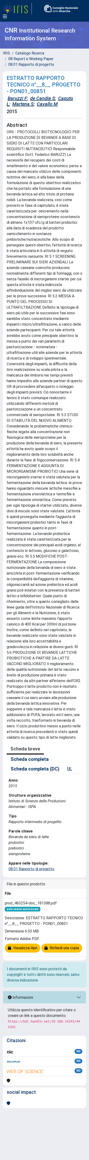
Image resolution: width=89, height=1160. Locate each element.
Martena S (23, 104)
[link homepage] (17, 8)
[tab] (69, 769)
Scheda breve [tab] (25, 749)
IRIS (6, 53)
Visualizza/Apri (24, 948)
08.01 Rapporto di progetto (31, 64)
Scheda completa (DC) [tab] (35, 769)
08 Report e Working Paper (30, 59)
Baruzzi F (17, 98)
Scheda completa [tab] (30, 759)
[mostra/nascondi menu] (5, 16)
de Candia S (42, 98)
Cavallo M (47, 104)
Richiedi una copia (63, 948)
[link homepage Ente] (61, 8)
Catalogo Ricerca (29, 53)
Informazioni (22, 997)
